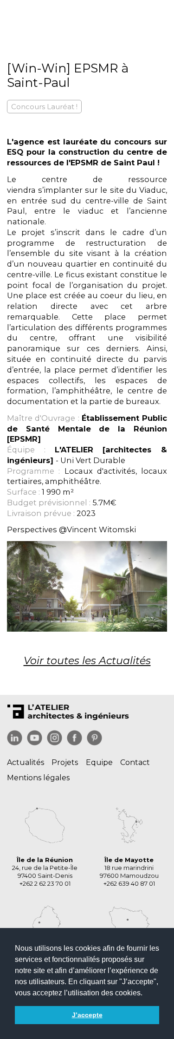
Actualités (25, 762)
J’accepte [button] (87, 1015)
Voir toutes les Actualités (87, 660)
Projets (65, 762)
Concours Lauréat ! (44, 106)
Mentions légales (38, 777)
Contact (135, 762)
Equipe (99, 762)
